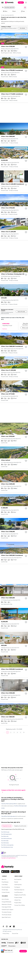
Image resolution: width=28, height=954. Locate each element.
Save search (23, 951)
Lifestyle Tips (17, 900)
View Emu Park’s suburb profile (8, 803)
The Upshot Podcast (6, 912)
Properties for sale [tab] (7, 826)
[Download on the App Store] (6, 871)
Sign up (21, 2)
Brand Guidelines (6, 887)
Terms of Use (15, 933)
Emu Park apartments (6, 834)
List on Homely (5, 899)
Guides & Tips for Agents (7, 909)
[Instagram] (6, 926)
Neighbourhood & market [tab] (20, 826)
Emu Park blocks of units (7, 847)
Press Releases (5, 882)
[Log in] (26, 2)
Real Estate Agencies (19, 889)
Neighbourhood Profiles (20, 895)
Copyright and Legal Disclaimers (8, 858)
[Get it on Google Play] (15, 871)
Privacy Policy (6, 933)
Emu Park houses (5, 832)
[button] (14, 7)
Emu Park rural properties (7, 845)
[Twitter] (10, 926)
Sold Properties (18, 884)
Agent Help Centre (6, 917)
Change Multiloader (6, 901)
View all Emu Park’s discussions (8, 816)
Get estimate (22, 28)
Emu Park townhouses (6, 838)
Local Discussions (18, 892)
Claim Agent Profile (6, 907)
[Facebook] (3, 926)
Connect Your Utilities (19, 905)
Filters (5, 11)
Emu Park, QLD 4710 (9, 15)
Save (23, 11)
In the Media (5, 884)
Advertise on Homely (6, 904)
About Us (4, 879)
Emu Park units (4, 836)
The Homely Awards (6, 914)
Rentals (16, 882)
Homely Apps (5, 889)
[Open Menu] (2, 2)
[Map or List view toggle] (25, 7)
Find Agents (17, 887)
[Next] (23, 732)
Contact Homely (6, 892)
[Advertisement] (14, 112)
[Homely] (14, 866)
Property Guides (18, 897)
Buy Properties (17, 879)
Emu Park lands (5, 842)
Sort (15, 11)
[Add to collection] (26, 47)
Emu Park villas (4, 840)
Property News (17, 902)
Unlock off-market (21, 311)
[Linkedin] (14, 926)
